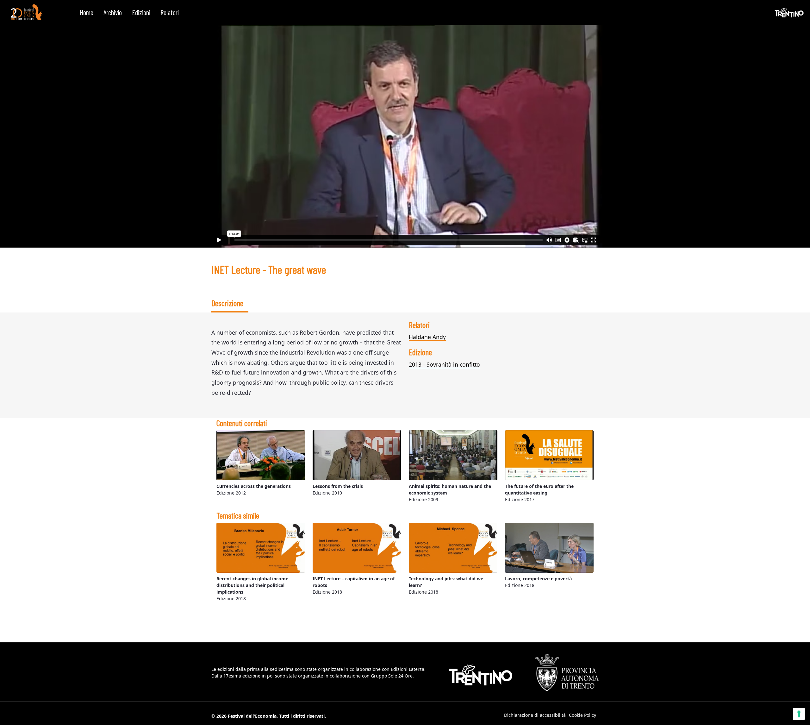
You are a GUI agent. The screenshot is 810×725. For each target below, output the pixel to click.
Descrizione (227, 303)
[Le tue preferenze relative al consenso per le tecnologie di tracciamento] (799, 714)
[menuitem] (86, 12)
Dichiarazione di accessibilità (535, 715)
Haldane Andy (427, 337)
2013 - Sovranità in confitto (444, 364)
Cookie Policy (582, 715)
